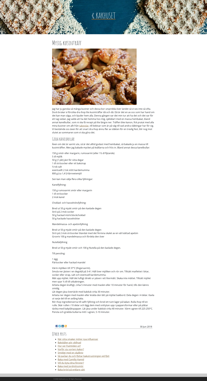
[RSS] (65, 326)
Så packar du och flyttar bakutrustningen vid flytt (83, 356)
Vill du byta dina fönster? (71, 362)
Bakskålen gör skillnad (69, 342)
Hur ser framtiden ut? (69, 345)
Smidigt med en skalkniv (70, 352)
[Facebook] (57, 326)
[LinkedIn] (63, 326)
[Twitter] (60, 326)
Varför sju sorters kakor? (71, 349)
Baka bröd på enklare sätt (71, 369)
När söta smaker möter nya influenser (78, 339)
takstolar (84, 125)
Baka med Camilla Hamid (71, 359)
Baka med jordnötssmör (71, 366)
